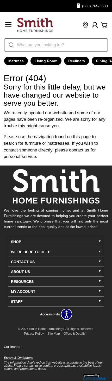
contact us (79, 150)
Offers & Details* (75, 333)
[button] (8, 25)
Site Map (53, 333)
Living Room (46, 61)
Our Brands (13, 347)
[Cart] (104, 25)
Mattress (16, 61)
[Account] (94, 25)
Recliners (76, 61)
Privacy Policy (34, 333)
